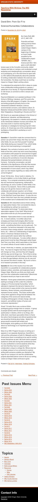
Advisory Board (9, 459)
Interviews (18, 363)
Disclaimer (4, 499)
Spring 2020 (8, 409)
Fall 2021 (7, 401)
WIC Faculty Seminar (10, 479)
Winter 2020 (8, 411)
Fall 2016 (11, 363)
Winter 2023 (8, 392)
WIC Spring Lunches (10, 481)
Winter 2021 (8, 405)
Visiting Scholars (29, 363)
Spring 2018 (8, 422)
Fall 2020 (7, 407)
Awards (6, 457)
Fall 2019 (7, 413)
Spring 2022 (8, 396)
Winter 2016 (8, 437)
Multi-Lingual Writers (10, 466)
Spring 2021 (8, 403)
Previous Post (7, 375)
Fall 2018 (7, 420)
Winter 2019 (8, 418)
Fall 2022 (7, 394)
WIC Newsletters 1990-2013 (13, 443)
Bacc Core (7, 461)
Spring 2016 (8, 435)
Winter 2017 (8, 431)
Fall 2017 (7, 426)
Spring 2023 (8, 390)
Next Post (32, 375)
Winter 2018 (8, 424)
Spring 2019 (8, 416)
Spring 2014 (8, 439)
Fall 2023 (7, 388)
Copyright (4, 497)
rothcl (24, 30)
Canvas (9, 470)
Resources (7, 468)
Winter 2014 (8, 441)
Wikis (8, 472)
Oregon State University (12, 2)
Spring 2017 (8, 428)
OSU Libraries (11, 474)
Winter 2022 (8, 398)
